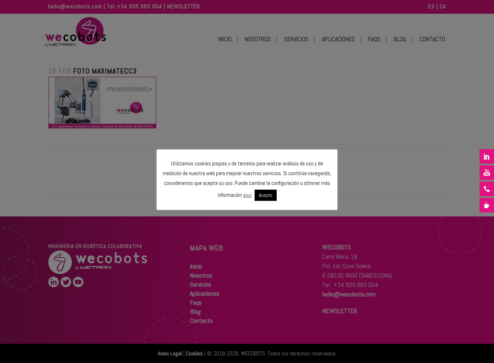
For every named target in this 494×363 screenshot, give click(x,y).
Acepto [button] (265, 195)
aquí (247, 194)
